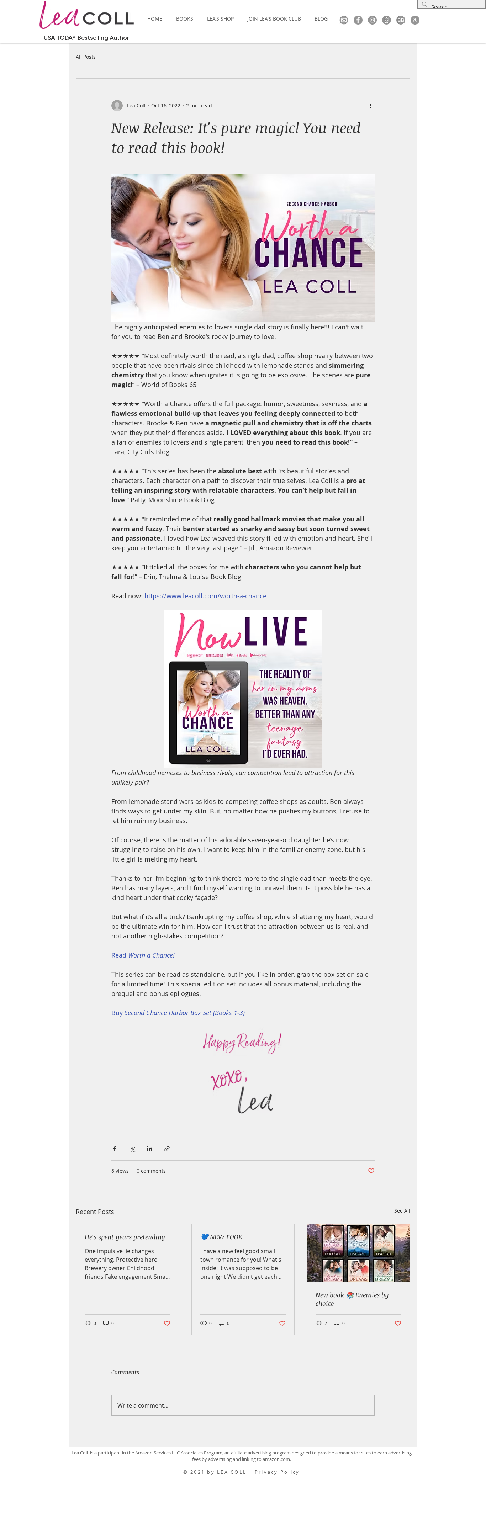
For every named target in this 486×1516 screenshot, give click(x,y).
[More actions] (370, 105)
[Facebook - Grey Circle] (358, 20)
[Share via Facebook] (114, 1148)
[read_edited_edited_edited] (386, 20)
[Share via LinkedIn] (149, 1148)
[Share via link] (167, 1148)
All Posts (86, 56)
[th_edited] (343, 20)
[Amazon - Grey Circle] (415, 20)
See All (402, 1210)
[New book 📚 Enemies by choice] (358, 1253)
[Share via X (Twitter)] (132, 1148)
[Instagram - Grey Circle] (372, 20)
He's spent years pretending (125, 1237)
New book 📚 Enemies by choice (352, 1299)
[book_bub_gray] (400, 20)
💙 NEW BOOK (221, 1237)
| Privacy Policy (274, 1472)
